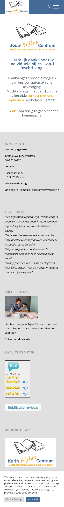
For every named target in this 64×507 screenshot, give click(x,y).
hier (15, 111)
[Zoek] (46, 7)
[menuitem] (46, 7)
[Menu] (54, 7)
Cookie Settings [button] (14, 499)
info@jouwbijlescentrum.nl (20, 155)
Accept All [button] (33, 499)
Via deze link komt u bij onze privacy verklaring (32, 189)
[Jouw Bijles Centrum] (26, 7)
